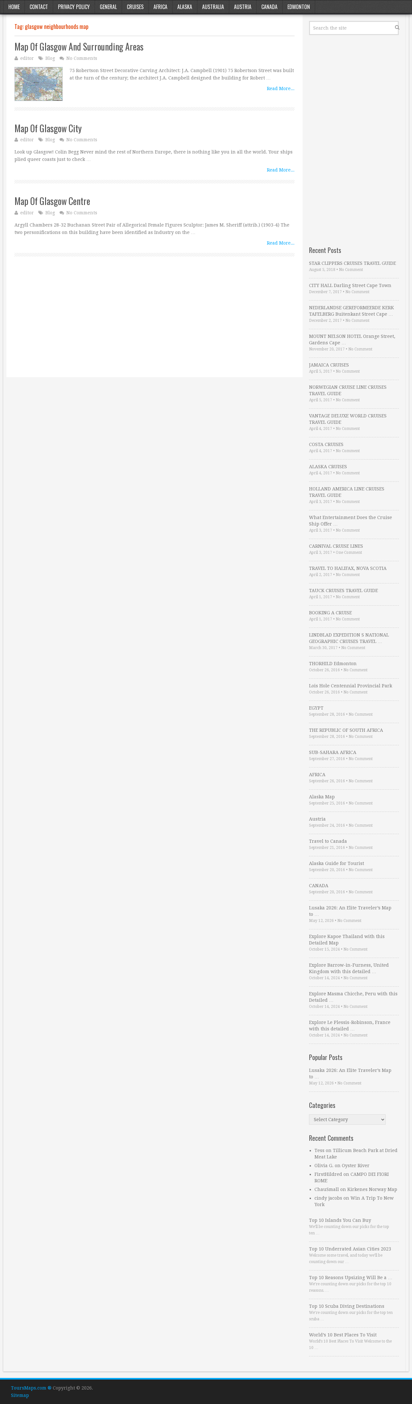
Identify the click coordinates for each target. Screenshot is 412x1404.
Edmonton (298, 7)
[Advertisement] (154, 324)
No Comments (81, 58)
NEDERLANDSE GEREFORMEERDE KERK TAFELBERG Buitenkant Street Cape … (351, 311)
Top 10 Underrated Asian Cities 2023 (350, 1248)
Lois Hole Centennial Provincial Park (350, 685)
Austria (242, 7)
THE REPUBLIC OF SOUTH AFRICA (346, 730)
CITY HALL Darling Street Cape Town (350, 285)
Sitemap (20, 1395)
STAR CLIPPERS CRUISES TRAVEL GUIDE (352, 263)
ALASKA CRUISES (328, 466)
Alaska (184, 7)
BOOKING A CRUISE (330, 612)
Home (14, 7)
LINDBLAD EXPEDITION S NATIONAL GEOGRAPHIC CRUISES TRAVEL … (349, 638)
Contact (39, 7)
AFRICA (317, 774)
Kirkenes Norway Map (372, 1189)
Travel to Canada (328, 841)
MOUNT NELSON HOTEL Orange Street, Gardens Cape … (352, 339)
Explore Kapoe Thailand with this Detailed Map (347, 939)
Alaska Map (322, 796)
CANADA (318, 885)
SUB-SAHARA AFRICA (332, 752)
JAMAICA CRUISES (329, 364)
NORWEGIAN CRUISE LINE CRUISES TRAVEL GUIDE (348, 390)
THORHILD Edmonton (333, 663)
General (108, 7)
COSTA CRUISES (326, 444)
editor (27, 58)
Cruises (135, 7)
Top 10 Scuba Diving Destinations (346, 1306)
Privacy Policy (74, 7)
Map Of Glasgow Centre (52, 201)
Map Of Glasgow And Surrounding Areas (79, 46)
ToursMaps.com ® (31, 1387)
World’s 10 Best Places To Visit (343, 1334)
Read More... (281, 88)
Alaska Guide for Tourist (336, 863)
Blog (50, 58)
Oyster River (356, 1165)
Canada (269, 7)
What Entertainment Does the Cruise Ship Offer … (350, 520)
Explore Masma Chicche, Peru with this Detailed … (353, 997)
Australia (213, 7)
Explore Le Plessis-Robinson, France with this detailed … (349, 1025)
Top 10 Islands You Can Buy (340, 1220)
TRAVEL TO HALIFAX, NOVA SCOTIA (348, 568)
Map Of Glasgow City (48, 128)
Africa (160, 7)
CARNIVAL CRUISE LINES (336, 546)
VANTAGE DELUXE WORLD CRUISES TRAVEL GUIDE (348, 419)
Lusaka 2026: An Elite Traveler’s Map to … (350, 911)
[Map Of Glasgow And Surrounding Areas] (38, 84)
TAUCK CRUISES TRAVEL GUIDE (343, 590)
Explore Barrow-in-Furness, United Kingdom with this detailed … (349, 968)
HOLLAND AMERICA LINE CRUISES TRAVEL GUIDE (346, 492)
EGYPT (316, 708)
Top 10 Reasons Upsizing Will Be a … (350, 1277)
